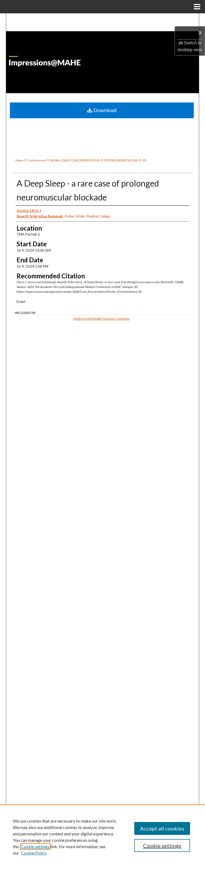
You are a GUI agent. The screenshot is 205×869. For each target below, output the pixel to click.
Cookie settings (35, 846)
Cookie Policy (34, 852)
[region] (102, 836)
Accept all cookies (162, 828)
